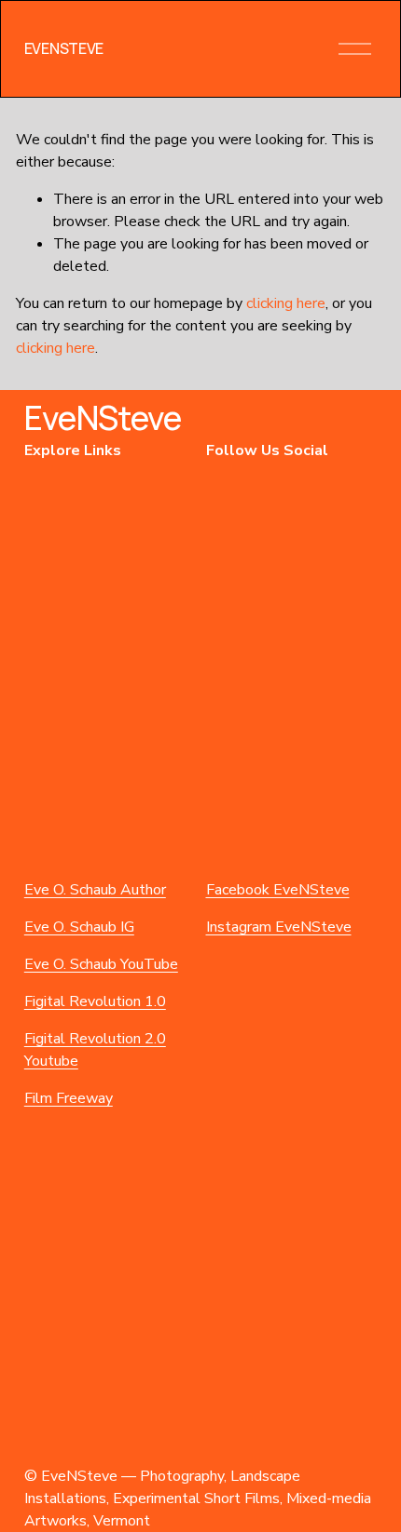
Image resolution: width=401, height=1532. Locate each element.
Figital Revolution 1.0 (95, 1001)
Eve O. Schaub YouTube (101, 964)
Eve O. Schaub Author (95, 890)
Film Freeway (68, 1098)
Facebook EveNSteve (278, 890)
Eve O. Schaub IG (79, 927)
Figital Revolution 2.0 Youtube (95, 1049)
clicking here (285, 303)
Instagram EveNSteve (279, 927)
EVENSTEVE (64, 48)
